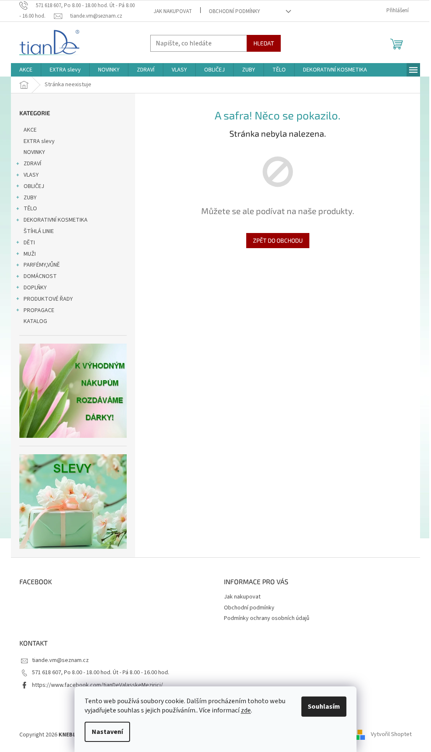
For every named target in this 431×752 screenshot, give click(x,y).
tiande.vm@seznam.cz (60, 660)
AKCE (30, 130)
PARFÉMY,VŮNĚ (42, 265)
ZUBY (30, 197)
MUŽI (30, 254)
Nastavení (107, 731)
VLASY (31, 175)
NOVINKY (34, 152)
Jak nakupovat (173, 11)
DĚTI (29, 242)
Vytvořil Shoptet (391, 735)
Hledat (263, 43)
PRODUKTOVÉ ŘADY (48, 299)
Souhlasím (324, 706)
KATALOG (35, 321)
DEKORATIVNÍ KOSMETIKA (56, 220)
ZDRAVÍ (32, 163)
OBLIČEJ (34, 186)
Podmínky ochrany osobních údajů (266, 618)
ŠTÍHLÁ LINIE (39, 231)
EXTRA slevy (39, 141)
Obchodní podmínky (234, 11)
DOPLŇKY (35, 287)
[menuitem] (26, 70)
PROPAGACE (39, 310)
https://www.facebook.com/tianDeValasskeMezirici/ (97, 685)
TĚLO (30, 208)
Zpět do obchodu (278, 240)
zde (246, 710)
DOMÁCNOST (40, 276)
